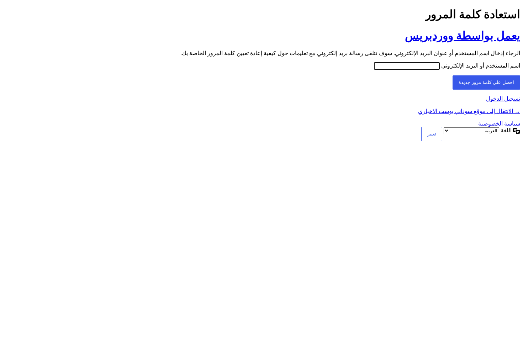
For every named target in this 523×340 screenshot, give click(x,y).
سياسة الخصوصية (499, 124)
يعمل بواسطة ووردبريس (462, 35)
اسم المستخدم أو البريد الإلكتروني (480, 66)
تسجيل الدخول (503, 99)
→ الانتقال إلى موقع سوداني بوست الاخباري (469, 111)
